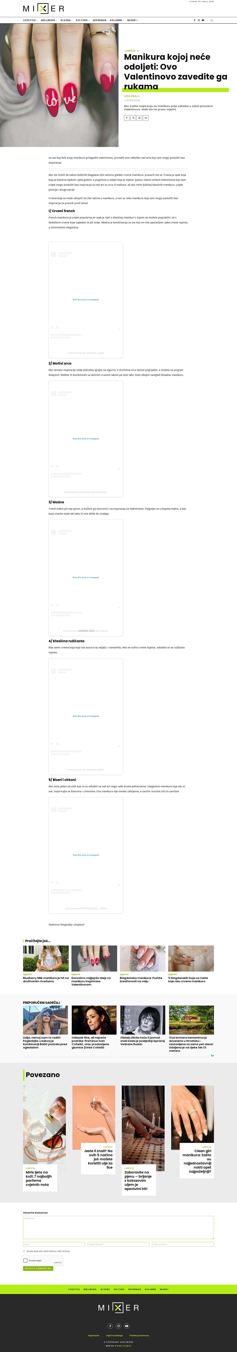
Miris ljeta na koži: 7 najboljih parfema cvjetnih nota (39, 1178)
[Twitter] (133, 118)
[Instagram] (199, 20)
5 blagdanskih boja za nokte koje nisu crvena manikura (188, 979)
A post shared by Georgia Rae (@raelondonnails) (85, 492)
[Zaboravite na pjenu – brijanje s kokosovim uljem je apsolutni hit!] (143, 1128)
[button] (211, 20)
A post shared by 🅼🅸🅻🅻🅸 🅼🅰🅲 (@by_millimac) (85, 631)
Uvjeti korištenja (114, 1335)
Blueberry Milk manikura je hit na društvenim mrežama (46, 979)
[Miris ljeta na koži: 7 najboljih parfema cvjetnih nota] (44, 1128)
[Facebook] (195, 20)
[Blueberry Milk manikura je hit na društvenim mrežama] (46, 958)
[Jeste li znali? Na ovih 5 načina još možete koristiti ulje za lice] (93, 1118)
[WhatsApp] (139, 118)
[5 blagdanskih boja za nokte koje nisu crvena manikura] (191, 958)
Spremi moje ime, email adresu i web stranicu (48, 1251)
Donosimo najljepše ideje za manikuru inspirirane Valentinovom (91, 981)
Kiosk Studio (123, 1346)
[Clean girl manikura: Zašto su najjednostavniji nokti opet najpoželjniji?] (192, 1118)
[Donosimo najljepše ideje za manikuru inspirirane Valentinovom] (94, 958)
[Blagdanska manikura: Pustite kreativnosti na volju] (143, 958)
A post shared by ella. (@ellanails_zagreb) (85, 353)
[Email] (145, 118)
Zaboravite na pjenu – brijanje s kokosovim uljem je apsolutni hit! (138, 1180)
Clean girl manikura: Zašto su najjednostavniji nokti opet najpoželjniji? (197, 1161)
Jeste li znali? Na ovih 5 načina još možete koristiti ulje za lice (98, 1159)
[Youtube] (203, 20)
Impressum (93, 1335)
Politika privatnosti (139, 1335)
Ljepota (130, 51)
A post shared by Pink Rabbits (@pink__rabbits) (85, 908)
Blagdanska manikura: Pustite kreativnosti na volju (141, 979)
